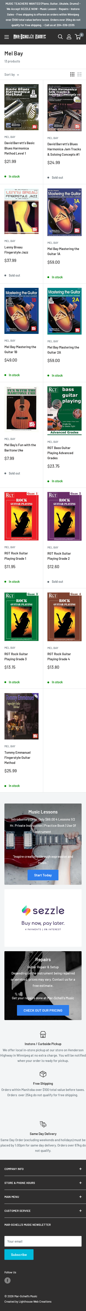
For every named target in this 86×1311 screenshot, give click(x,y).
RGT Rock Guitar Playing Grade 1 (16, 555)
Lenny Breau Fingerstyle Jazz (16, 249)
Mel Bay (9, 137)
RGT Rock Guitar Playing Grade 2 (59, 555)
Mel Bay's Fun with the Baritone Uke (20, 447)
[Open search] (60, 36)
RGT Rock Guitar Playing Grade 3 (16, 656)
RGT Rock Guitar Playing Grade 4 (59, 656)
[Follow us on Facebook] (7, 1280)
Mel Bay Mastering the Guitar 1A (63, 251)
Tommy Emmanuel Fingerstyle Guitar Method (17, 757)
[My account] (69, 36)
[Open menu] (6, 37)
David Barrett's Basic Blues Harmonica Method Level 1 (19, 148)
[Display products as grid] (72, 74)
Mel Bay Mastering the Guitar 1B (20, 349)
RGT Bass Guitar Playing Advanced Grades (60, 453)
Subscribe (19, 1254)
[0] (78, 36)
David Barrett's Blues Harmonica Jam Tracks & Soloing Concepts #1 (64, 149)
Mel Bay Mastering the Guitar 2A (63, 349)
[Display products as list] (80, 74)
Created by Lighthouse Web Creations (27, 1301)
